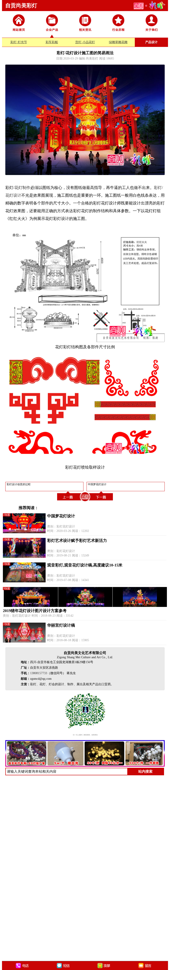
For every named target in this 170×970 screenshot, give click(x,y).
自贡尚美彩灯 (21, 5)
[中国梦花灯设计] (101, 501)
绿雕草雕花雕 (118, 42)
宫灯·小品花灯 (85, 42)
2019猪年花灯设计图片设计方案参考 (35, 610)
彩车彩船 (52, 42)
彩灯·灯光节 (18, 42)
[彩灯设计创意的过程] (68, 501)
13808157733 (38, 673)
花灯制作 (22, 187)
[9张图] (85, 606)
